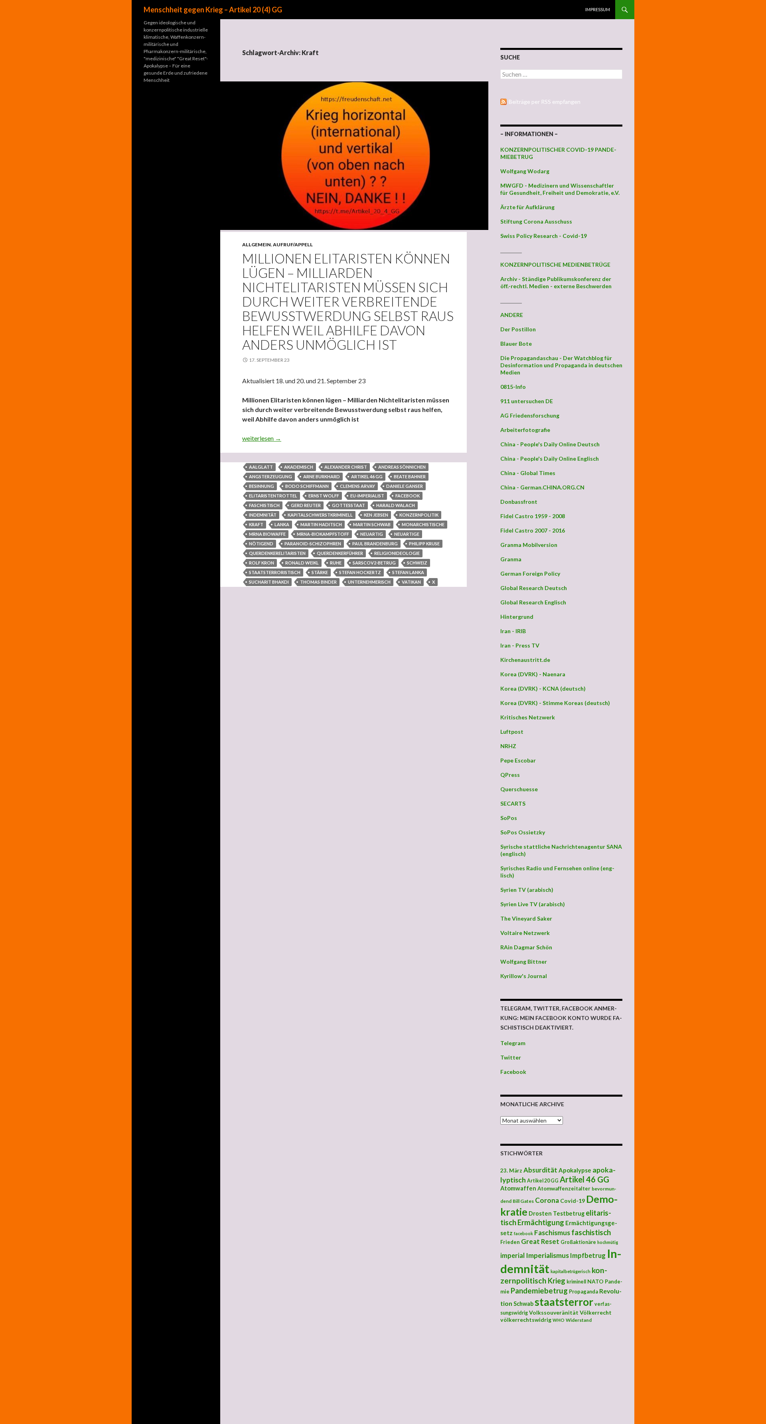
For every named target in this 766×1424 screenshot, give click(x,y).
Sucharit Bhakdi (269, 581)
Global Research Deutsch (533, 587)
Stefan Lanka (408, 572)
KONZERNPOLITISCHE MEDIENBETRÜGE (555, 264)
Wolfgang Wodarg (524, 171)
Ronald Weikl (302, 562)
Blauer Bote (516, 343)
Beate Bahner (410, 476)
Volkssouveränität (553, 1312)
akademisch (298, 466)
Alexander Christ (345, 466)
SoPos (508, 817)
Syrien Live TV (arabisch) (532, 904)
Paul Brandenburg (375, 543)
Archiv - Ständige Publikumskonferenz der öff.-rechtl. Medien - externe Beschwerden (556, 282)
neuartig (371, 534)
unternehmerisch (369, 581)
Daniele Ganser (404, 486)
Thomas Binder (318, 581)
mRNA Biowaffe (267, 534)
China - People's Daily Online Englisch (549, 458)
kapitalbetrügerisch (570, 1271)
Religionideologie (397, 553)
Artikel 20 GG (543, 1181)
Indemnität (262, 514)
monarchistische (423, 524)
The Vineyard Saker (526, 918)
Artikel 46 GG (367, 476)
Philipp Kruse (424, 543)
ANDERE (511, 314)
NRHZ (508, 746)
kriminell (576, 1282)
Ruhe (336, 562)
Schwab (523, 1303)
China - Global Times (527, 472)
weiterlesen (261, 438)
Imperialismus (547, 1255)
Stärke (320, 572)
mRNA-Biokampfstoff (323, 534)
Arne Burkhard (321, 476)
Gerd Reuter (306, 505)
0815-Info (513, 386)
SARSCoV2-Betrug (374, 562)
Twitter (510, 1057)
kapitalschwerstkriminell (320, 514)
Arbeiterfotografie (525, 429)
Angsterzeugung (270, 476)
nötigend (261, 543)
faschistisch (264, 505)
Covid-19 (572, 1200)
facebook (407, 495)
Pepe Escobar (518, 760)
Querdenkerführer (340, 553)
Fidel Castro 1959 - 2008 (532, 516)
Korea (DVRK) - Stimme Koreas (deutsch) (555, 702)
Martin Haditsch (321, 524)
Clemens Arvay (357, 486)
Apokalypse (575, 1170)
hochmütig (607, 1242)
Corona (547, 1200)
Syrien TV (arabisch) (526, 889)
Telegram (512, 1043)
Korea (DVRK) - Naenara (532, 674)
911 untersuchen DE (526, 401)
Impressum (597, 9)
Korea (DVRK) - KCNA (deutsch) (543, 688)
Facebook (513, 1071)
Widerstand (579, 1320)
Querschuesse (519, 789)
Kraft (256, 524)
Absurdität (540, 1170)
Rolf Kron (261, 562)
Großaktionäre (578, 1242)
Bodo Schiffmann (307, 486)
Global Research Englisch (533, 602)
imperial (512, 1255)
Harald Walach (395, 505)
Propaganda (583, 1291)
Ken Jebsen (376, 514)
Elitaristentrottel (273, 495)
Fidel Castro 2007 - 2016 (532, 530)
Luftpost (511, 731)
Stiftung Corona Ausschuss (536, 221)
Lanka (281, 524)
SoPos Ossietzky (522, 832)
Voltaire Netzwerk (525, 932)
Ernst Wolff (323, 495)
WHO (559, 1320)
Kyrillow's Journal (523, 975)
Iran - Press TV (519, 645)
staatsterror (564, 1301)
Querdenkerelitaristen (277, 553)
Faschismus (552, 1232)
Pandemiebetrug (539, 1290)
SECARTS (512, 803)
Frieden (510, 1242)
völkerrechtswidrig (525, 1319)
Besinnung (261, 486)
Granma (510, 559)
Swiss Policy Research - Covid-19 (543, 235)
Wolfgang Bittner (523, 961)
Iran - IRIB (513, 631)
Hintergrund (516, 616)
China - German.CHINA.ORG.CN (542, 487)
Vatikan (411, 581)
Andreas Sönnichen (402, 466)
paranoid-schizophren (312, 543)
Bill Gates (523, 1201)
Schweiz (417, 562)
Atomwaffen (518, 1188)
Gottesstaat (348, 505)
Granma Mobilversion (528, 544)
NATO (595, 1281)
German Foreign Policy (530, 573)
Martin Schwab (372, 524)
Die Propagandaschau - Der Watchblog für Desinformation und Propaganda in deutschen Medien (561, 365)
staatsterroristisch (274, 572)
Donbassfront (518, 501)
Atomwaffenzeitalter (563, 1188)
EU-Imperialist (367, 495)
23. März (511, 1170)
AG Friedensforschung (529, 415)
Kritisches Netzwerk (527, 717)
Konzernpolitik (418, 514)
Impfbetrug (588, 1255)
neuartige (406, 534)
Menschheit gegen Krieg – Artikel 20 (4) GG (213, 9)
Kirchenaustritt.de (525, 659)
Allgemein (256, 245)
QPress (510, 774)
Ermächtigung (540, 1222)
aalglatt (261, 466)
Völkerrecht (596, 1312)
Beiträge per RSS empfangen (544, 101)
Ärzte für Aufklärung (527, 207)
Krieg (556, 1280)
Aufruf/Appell (293, 245)
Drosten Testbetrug (556, 1213)
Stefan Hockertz (360, 572)
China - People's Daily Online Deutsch (550, 444)
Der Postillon (518, 329)
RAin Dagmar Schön (526, 947)
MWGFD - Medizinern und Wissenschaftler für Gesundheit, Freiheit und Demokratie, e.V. (560, 189)
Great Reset (540, 1241)
